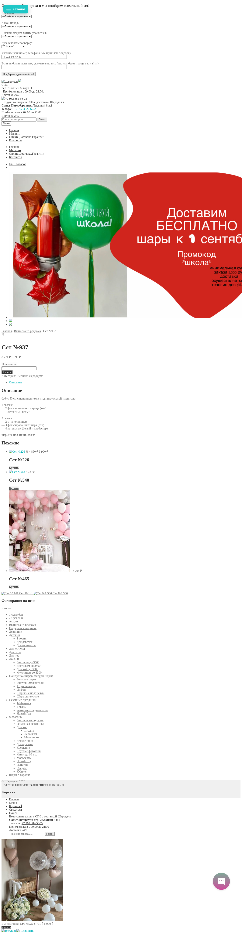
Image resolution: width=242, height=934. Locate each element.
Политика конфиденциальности (22, 784)
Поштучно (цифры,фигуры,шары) (31, 676)
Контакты (15, 140)
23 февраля (16, 618)
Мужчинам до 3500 (29, 672)
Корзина (15, 806)
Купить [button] (14, 467)
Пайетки (22, 764)
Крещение (23, 747)
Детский (14, 635)
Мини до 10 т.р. (27, 754)
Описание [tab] (15, 382)
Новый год (24, 761)
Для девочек (25, 641)
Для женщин (25, 740)
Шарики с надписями (30, 693)
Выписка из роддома (27, 331)
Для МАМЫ (17, 648)
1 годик (21, 638)
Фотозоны (15, 717)
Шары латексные (28, 696)
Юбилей (22, 771)
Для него (15, 652)
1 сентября (16, 614)
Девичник (15, 631)
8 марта (21, 706)
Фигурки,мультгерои (30, 682)
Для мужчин (25, 744)
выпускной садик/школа (32, 710)
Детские (22, 727)
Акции (13, 621)
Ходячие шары (26, 686)
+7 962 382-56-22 (16, 98)
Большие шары (26, 679)
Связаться (15, 809)
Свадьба (22, 768)
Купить (7, 372)
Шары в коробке (19, 775)
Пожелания (9, 364)
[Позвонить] (24, 930)
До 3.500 (14, 659)
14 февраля (24, 703)
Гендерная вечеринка (22, 628)
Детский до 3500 (27, 669)
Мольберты (24, 757)
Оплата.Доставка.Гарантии (26, 137)
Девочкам (30, 734)
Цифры (21, 689)
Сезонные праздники (22, 699)
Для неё (14, 655)
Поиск (42, 119)
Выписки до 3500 (28, 662)
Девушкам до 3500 (28, 665)
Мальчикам (31, 737)
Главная (14, 130)
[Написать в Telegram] (9, 930)
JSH (62, 784)
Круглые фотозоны (29, 751)
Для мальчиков (26, 645)
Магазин (14, 133)
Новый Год (24, 713)
